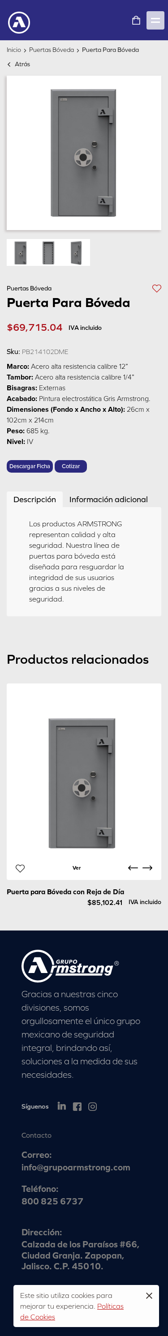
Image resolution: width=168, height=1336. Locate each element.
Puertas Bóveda (51, 49)
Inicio (14, 49)
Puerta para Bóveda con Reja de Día (65, 892)
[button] (156, 287)
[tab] (35, 499)
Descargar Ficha (29, 466)
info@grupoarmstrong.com (76, 1167)
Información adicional (108, 499)
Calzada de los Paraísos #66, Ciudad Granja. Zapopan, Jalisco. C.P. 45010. (81, 1255)
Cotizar (71, 466)
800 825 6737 (52, 1201)
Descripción (34, 499)
